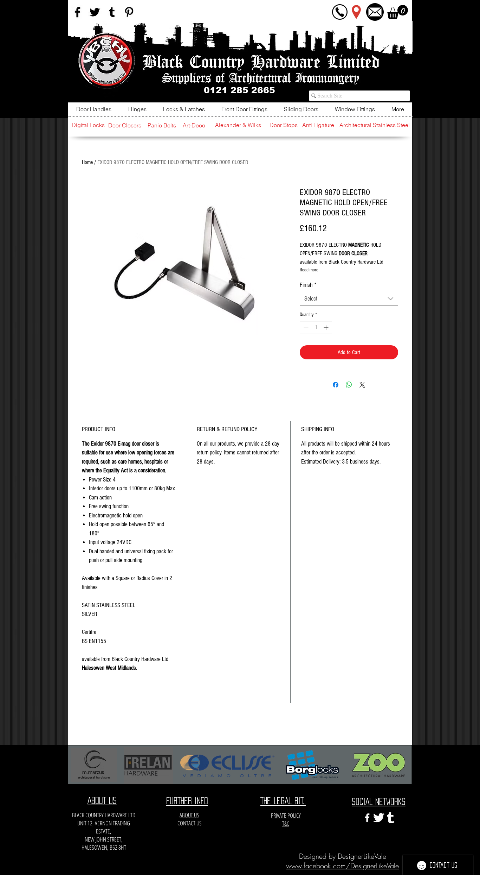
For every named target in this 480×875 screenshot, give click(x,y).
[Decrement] (305, 327)
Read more (309, 270)
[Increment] (326, 327)
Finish (308, 285)
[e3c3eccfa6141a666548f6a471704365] (390, 817)
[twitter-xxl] (378, 817)
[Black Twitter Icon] (95, 12)
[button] (397, 12)
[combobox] (349, 299)
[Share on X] (362, 384)
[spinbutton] (316, 327)
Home (87, 162)
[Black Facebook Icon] (77, 12)
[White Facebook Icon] (367, 817)
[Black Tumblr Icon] (112, 12)
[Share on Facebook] (335, 384)
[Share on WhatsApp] (349, 384)
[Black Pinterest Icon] (129, 12)
